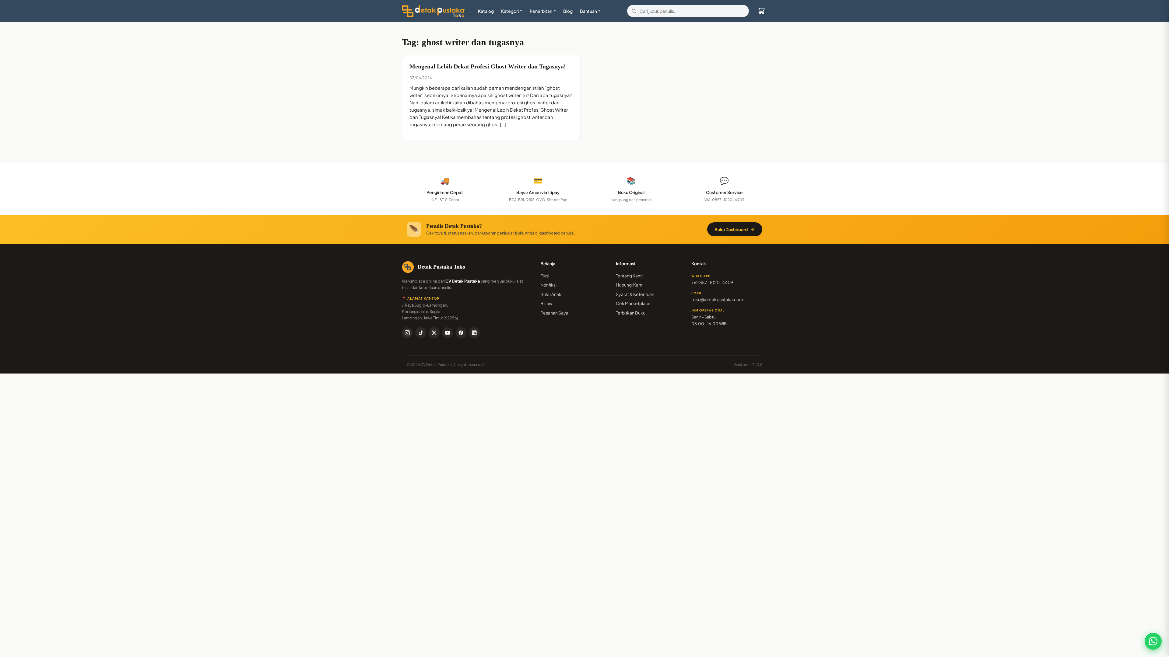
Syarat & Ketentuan (635, 294)
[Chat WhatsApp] (1153, 641)
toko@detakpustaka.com (717, 299)
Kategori (510, 11)
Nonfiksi (548, 284)
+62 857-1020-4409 (712, 282)
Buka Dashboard (731, 229)
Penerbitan (541, 11)
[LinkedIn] (474, 332)
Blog (568, 11)
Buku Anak (550, 294)
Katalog (486, 11)
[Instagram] (407, 332)
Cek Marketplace (633, 303)
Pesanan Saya (554, 312)
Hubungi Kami (629, 284)
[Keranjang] (761, 10)
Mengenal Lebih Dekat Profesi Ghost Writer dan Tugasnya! (487, 66)
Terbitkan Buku (630, 312)
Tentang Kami (629, 275)
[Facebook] (460, 332)
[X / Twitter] (434, 332)
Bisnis (546, 303)
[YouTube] (447, 332)
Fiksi (544, 275)
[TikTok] (420, 332)
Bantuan (588, 11)
